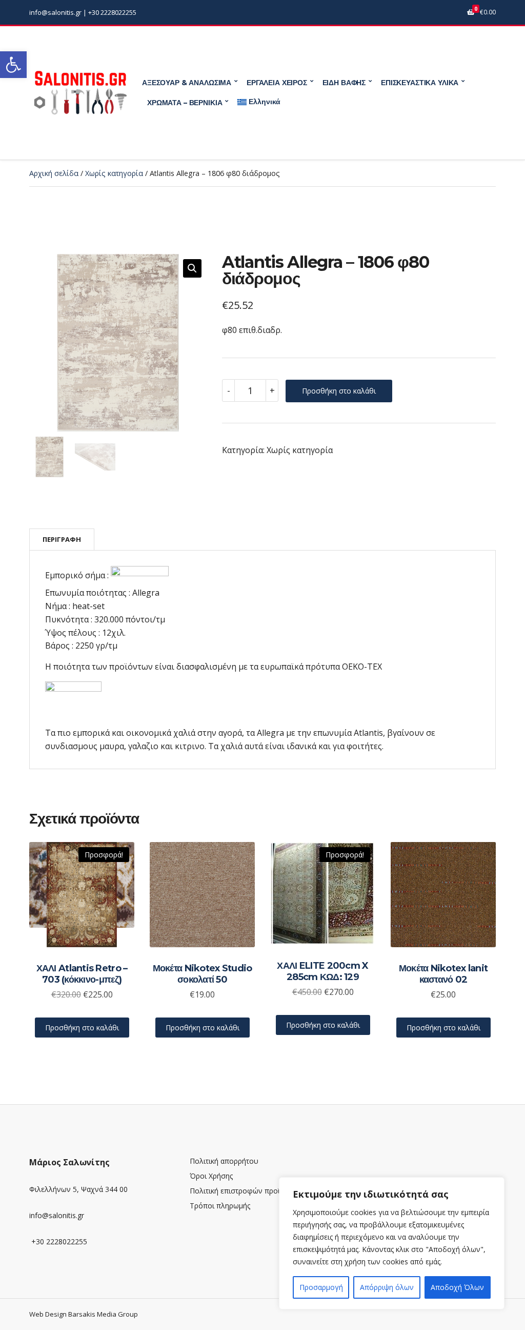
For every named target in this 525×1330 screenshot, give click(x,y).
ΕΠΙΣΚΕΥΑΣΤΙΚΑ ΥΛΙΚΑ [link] (419, 82)
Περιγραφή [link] (62, 539)
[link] (13, 64)
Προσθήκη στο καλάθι (339, 391)
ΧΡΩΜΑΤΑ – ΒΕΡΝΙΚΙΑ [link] (184, 102)
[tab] (61, 540)
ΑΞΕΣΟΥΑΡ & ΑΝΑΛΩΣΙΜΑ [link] (186, 82)
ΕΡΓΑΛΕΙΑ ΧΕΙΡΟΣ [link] (277, 82)
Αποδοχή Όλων (457, 1287)
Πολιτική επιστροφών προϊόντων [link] (245, 1191)
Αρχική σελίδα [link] (53, 173)
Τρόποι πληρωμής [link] (220, 1205)
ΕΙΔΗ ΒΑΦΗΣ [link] (344, 82)
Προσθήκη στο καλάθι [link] (82, 1027)
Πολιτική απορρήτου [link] (224, 1161)
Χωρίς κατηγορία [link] (114, 173)
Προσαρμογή (321, 1287)
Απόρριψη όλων (387, 1287)
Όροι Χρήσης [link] (211, 1176)
